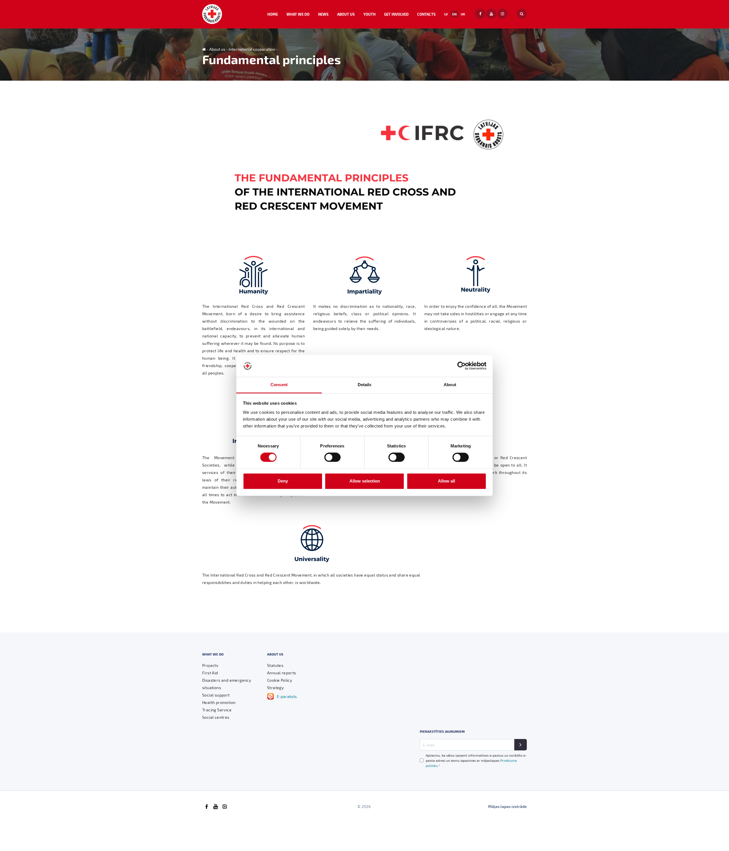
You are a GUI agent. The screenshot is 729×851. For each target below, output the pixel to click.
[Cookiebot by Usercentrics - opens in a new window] (461, 366)
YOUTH (369, 14)
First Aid (210, 672)
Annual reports (281, 672)
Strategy (275, 687)
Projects (210, 665)
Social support (216, 695)
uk (463, 14)
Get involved (396, 14)
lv (446, 14)
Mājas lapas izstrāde (507, 806)
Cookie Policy (279, 680)
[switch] (332, 457)
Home (272, 14)
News (323, 14)
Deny (283, 481)
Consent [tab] (279, 384)
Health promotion (219, 702)
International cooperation (252, 49)
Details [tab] (365, 384)
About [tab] (450, 384)
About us (346, 14)
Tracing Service (217, 709)
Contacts (426, 14)
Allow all (446, 481)
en (454, 14)
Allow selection (364, 481)
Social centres (216, 717)
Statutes (275, 665)
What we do (298, 14)
